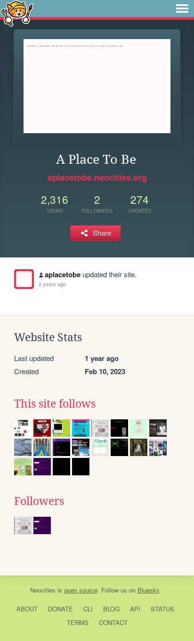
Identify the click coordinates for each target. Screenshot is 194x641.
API (135, 608)
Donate (60, 608)
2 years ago (52, 284)
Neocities (43, 589)
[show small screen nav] (182, 8)
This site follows (55, 404)
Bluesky (148, 589)
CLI (88, 608)
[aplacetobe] (24, 279)
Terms (78, 622)
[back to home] (17, 13)
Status (162, 608)
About (27, 608)
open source (80, 589)
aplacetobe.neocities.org (97, 177)
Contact (113, 622)
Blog (111, 608)
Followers (39, 501)
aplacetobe (63, 274)
